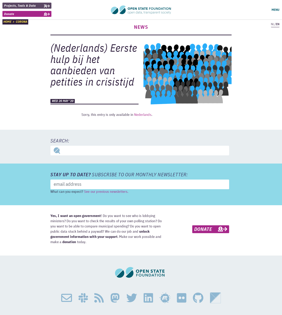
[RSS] (99, 298)
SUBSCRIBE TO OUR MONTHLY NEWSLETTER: (119, 175)
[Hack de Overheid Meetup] (165, 298)
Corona (21, 21)
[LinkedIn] (148, 298)
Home (7, 21)
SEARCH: (59, 141)
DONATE (206, 229)
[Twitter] (131, 298)
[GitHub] (198, 298)
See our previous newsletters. (106, 192)
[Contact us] (66, 298)
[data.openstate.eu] (215, 298)
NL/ (275, 24)
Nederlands (142, 115)
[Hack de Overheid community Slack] (83, 298)
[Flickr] (181, 298)
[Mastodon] (115, 298)
